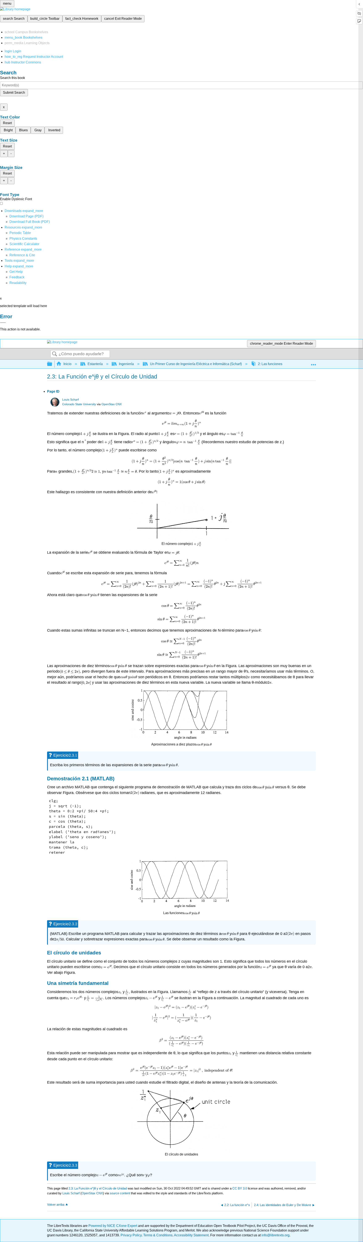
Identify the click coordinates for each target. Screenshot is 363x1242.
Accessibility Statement (191, 1235)
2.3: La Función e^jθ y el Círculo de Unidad (97, 1188)
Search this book (12, 78)
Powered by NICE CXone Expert (113, 1226)
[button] (16, 277)
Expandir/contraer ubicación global (313, 363)
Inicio (67, 364)
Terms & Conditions (157, 1235)
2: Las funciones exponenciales (281, 364)
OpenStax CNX (111, 404)
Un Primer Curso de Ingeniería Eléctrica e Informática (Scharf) (196, 364)
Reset (7, 123)
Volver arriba (55, 1204)
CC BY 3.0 (239, 1188)
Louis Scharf (70, 399)
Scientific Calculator (24, 244)
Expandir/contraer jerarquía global (52, 364)
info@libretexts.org (275, 1235)
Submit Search (14, 92)
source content (120, 1193)
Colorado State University (79, 404)
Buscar (54, 354)
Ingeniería (126, 364)
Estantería (95, 364)
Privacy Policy (131, 1235)
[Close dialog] (3, 322)
